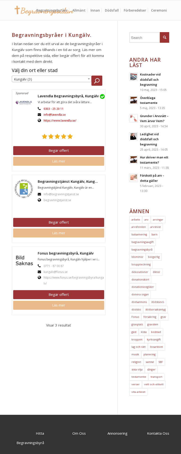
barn (154, 234)
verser (136, 384)
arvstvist (155, 227)
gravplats (137, 324)
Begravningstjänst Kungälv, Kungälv (69, 181)
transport (156, 376)
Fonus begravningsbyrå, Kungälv (66, 253)
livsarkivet (156, 346)
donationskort (140, 279)
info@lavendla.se (55, 115)
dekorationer (140, 272)
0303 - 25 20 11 (53, 109)
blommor (138, 257)
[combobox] (51, 79)
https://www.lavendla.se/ (60, 121)
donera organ (140, 294)
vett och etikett (154, 384)
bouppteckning (141, 264)
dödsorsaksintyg (155, 309)
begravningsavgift (143, 242)
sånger (151, 369)
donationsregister (143, 287)
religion (136, 362)
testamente (139, 376)
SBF (160, 362)
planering (150, 354)
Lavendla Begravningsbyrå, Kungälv (68, 95)
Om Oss (79, 433)
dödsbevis (157, 302)
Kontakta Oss (158, 433)
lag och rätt (139, 346)
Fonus (135, 316)
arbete (136, 219)
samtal (150, 362)
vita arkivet (138, 392)
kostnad (156, 332)
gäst (134, 332)
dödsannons (139, 302)
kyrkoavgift (154, 339)
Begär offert (59, 150)
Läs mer (58, 161)
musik (135, 354)
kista (144, 332)
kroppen (137, 339)
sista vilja (137, 369)
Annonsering (117, 433)
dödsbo (136, 309)
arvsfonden (139, 227)
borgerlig (154, 257)
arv (146, 219)
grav (163, 316)
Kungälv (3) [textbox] (23, 79)
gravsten (152, 324)
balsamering (139, 234)
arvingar (158, 219)
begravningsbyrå (142, 249)
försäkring (150, 316)
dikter (156, 272)
